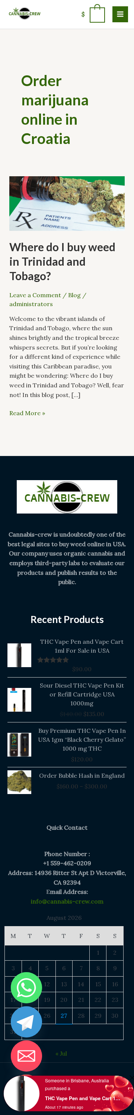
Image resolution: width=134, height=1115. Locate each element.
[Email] (26, 1056)
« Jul (61, 1053)
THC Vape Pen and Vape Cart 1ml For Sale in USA (83, 1098)
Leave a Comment (35, 295)
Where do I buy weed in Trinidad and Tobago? (62, 261)
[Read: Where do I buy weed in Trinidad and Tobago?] (67, 203)
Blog (74, 295)
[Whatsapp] (26, 987)
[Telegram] (26, 1021)
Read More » (27, 413)
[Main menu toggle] (120, 14)
